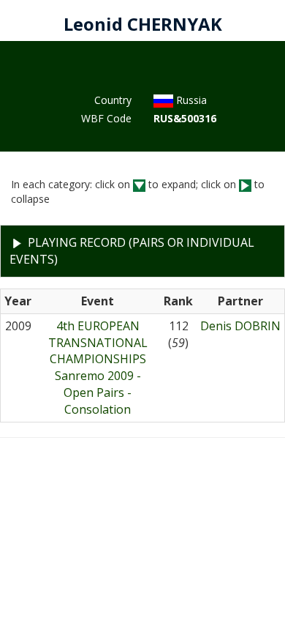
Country (113, 100)
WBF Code (106, 118)
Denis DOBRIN (240, 326)
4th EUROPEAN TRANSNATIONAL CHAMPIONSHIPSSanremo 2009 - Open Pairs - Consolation (98, 367)
